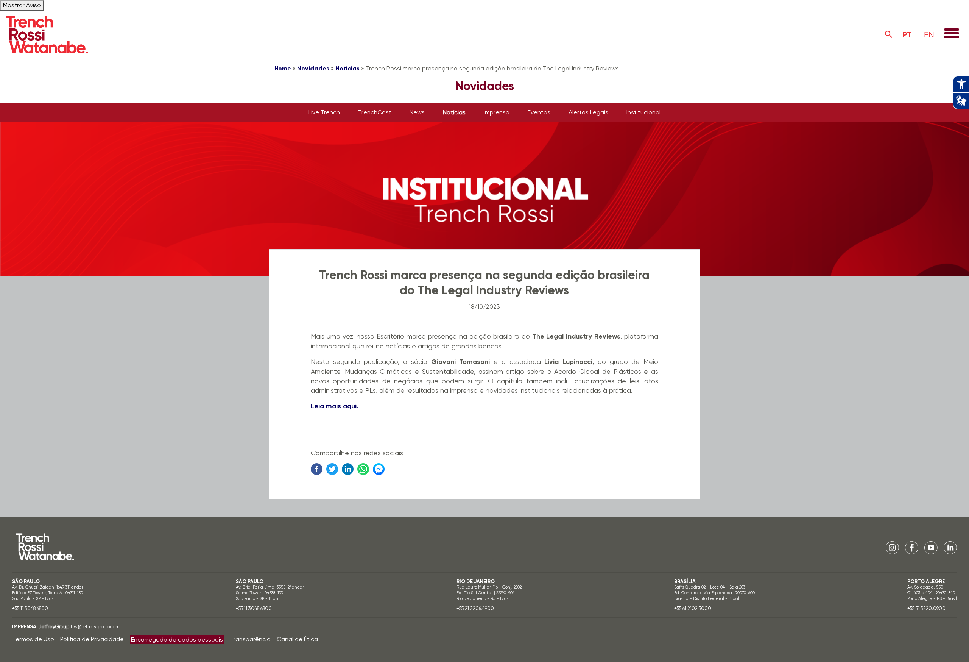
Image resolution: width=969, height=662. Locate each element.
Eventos (539, 112)
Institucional (643, 112)
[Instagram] (892, 547)
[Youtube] (931, 547)
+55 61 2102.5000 (692, 608)
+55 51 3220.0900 (926, 608)
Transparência (250, 639)
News (417, 112)
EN (929, 34)
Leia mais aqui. (334, 406)
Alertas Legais (588, 112)
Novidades (313, 68)
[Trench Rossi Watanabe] (47, 34)
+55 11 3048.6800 (30, 608)
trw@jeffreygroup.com (95, 626)
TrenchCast (374, 112)
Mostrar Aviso (22, 5)
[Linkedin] (950, 547)
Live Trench (324, 112)
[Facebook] (911, 547)
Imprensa (496, 112)
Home (282, 68)
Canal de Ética (297, 639)
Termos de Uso (33, 639)
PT (907, 35)
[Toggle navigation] (951, 34)
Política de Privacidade (92, 639)
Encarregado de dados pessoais (177, 639)
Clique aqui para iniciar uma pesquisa (888, 34)
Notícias (347, 68)
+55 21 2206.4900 (475, 608)
